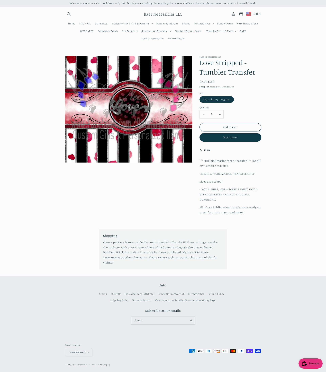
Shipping (204, 86)
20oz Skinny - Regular (216, 99)
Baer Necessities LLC (81, 365)
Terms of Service (141, 300)
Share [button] (207, 149)
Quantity (204, 107)
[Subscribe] (191, 320)
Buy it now (230, 137)
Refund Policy (216, 293)
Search (103, 293)
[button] (69, 14)
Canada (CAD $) (77, 352)
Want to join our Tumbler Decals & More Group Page (185, 300)
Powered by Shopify (101, 365)
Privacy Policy (196, 293)
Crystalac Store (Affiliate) (139, 293)
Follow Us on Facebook (171, 293)
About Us (116, 293)
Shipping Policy (119, 300)
